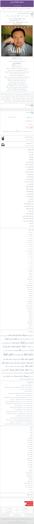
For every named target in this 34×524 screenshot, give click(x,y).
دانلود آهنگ (23, 18)
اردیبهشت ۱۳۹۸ (29, 305)
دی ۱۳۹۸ (30, 293)
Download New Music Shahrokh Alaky (22, 94)
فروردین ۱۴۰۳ (29, 240)
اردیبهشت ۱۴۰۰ (29, 269)
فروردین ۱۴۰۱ (29, 252)
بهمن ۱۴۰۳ (30, 232)
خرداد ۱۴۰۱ (30, 248)
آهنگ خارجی (29, 179)
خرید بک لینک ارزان (28, 501)
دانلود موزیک (24, 370)
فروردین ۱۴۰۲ (29, 242)
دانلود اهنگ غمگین (17, 366)
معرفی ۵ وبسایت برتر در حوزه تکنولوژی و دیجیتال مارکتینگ (21, 407)
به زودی (4, 8)
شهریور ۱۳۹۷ (29, 321)
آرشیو (30, 154)
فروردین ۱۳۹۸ (29, 307)
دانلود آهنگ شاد (7, 359)
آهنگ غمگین (14, 8)
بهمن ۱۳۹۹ (30, 271)
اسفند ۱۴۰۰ (30, 254)
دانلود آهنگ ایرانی (18, 354)
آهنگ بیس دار (28, 167)
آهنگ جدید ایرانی (10, 343)
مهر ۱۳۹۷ (30, 319)
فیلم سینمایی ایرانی (27, 218)
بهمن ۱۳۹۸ (30, 291)
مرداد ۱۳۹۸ (30, 303)
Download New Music (18, 335)
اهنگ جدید (18, 350)
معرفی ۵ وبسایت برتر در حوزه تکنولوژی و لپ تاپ (22, 409)
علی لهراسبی (6, 372)
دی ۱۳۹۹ (30, 273)
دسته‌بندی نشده (28, 206)
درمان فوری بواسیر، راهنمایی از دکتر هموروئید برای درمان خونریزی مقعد (18, 387)
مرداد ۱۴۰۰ (30, 262)
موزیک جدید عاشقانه (12, 376)
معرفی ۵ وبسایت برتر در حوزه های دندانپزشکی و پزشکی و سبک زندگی (18, 411)
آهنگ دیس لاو (28, 181)
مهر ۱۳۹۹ (30, 277)
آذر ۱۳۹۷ (30, 315)
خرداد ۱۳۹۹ (30, 283)
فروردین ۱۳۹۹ (29, 287)
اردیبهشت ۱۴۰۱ (29, 250)
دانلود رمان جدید (8, 508)
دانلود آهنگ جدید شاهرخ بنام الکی (18, 97)
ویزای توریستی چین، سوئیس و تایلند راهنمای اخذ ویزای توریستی (20, 393)
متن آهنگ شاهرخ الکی (8, 101)
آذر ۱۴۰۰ (30, 258)
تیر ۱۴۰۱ (30, 246)
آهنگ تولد (29, 174)
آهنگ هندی (29, 196)
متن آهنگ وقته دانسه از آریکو (26, 385)
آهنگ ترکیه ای (28, 172)
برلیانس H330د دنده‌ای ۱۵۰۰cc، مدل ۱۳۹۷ (24, 395)
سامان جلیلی (16, 372)
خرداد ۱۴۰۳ (30, 238)
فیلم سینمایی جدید (27, 221)
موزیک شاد (25, 378)
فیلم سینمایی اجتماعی (27, 216)
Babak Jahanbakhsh (4, 335)
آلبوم (30, 157)
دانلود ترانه (10, 366)
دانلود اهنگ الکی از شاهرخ (6, 99)
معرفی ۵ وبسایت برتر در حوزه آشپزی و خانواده (23, 405)
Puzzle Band (20, 339)
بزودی (30, 199)
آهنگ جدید (29, 176)
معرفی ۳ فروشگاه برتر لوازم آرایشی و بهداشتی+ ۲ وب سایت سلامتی (19, 419)
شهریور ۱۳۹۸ (29, 301)
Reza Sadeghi (25, 339)
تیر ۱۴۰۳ (30, 236)
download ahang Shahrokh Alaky (7, 94)
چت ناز (24, 511)
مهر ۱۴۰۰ (30, 260)
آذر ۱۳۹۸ (30, 295)
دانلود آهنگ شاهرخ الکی (6, 97)
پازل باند (21, 378)
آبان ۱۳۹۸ (30, 297)
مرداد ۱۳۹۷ (30, 324)
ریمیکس (30, 211)
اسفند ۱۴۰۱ (30, 244)
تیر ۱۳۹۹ (30, 281)
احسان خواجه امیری (26, 350)
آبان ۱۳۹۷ (30, 317)
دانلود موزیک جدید (12, 370)
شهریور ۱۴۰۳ (29, 234)
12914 (30, 152)
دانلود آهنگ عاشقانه (27, 363)
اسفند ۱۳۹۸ (30, 289)
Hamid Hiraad (30, 335)
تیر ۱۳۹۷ (30, 326)
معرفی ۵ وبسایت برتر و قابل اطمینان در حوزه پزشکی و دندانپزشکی (19, 413)
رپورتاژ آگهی (29, 208)
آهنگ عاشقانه (29, 186)
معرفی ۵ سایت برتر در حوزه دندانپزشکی (24, 415)
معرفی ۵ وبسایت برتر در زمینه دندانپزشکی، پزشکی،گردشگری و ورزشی (18, 401)
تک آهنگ (29, 201)
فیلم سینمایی (29, 213)
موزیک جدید (23, 376)
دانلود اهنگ (5, 363)
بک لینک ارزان (29, 503)
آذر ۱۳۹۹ (30, 275)
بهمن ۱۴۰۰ (30, 256)
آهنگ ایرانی (20, 8)
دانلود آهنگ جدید (27, 8)
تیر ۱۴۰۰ (30, 264)
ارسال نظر (28, 127)
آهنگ (30, 15)
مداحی (30, 223)
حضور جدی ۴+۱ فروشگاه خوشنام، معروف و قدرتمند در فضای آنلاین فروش (18, 397)
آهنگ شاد (22, 15)
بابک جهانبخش (11, 350)
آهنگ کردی (29, 194)
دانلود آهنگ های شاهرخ (16, 99)
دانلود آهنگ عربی (29, 505)
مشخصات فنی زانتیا (28, 391)
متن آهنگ (30, 376)
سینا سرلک (11, 372)
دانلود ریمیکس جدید (16, 514)
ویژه (31, 226)
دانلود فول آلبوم (28, 203)
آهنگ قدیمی (9, 8)
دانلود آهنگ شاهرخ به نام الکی (24, 13)
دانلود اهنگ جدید (27, 366)
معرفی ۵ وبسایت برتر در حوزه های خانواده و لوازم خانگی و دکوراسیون (18, 403)
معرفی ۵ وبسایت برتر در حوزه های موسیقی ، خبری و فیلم (21, 399)
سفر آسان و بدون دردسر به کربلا (26, 389)
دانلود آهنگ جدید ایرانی (20, 359)
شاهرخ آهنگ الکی (30, 101)
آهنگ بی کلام (29, 164)
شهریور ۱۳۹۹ (29, 279)
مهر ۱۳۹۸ (30, 299)
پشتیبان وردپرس (9, 511)
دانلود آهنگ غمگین (15, 363)
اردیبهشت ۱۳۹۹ (29, 285)
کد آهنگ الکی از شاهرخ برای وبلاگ (19, 101)
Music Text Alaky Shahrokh (28, 95)
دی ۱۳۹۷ (30, 313)
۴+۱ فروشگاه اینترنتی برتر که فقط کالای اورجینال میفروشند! (21, 417)
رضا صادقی (21, 372)
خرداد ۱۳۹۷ (30, 328)
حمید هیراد (5, 350)
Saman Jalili (31, 339)
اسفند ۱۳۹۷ (30, 309)
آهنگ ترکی (29, 169)
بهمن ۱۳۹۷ (30, 311)
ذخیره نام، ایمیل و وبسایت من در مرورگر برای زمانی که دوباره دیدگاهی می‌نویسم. (17, 131)
